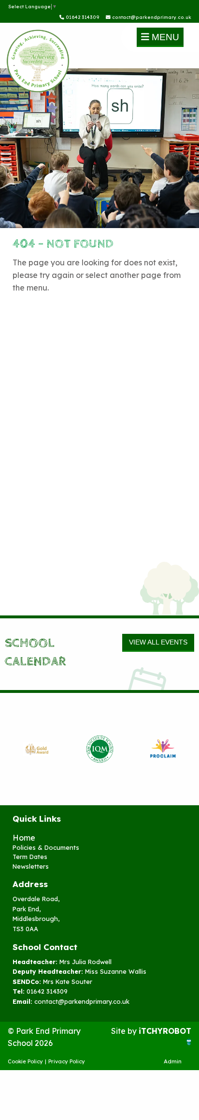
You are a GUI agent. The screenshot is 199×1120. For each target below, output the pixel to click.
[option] (36, 749)
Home (24, 838)
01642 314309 (82, 17)
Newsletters (31, 866)
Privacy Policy (66, 1061)
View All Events (158, 642)
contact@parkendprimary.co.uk (151, 17)
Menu (164, 37)
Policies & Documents (46, 847)
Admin (173, 1061)
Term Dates (30, 856)
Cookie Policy (25, 1061)
